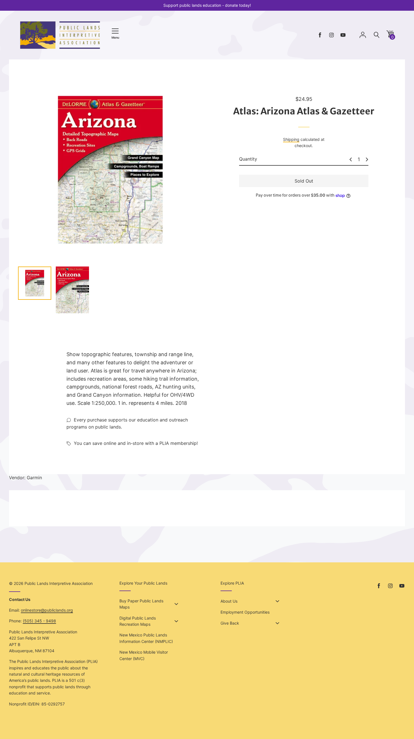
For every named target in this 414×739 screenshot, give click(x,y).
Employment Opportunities (245, 612)
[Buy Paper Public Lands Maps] (176, 604)
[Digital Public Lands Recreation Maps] (176, 621)
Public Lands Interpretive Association (59, 583)
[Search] (376, 35)
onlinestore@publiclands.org (47, 610)
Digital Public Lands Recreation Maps (137, 621)
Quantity (248, 159)
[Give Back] (277, 623)
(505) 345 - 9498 (39, 620)
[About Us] (277, 601)
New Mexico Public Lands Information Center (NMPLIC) (146, 638)
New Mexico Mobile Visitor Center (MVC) (143, 655)
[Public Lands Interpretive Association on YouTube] (343, 35)
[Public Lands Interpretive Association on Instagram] (331, 35)
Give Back (230, 623)
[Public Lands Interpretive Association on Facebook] (320, 35)
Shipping (291, 139)
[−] (350, 159)
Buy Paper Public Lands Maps (141, 603)
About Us (229, 601)
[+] (367, 159)
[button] (390, 36)
